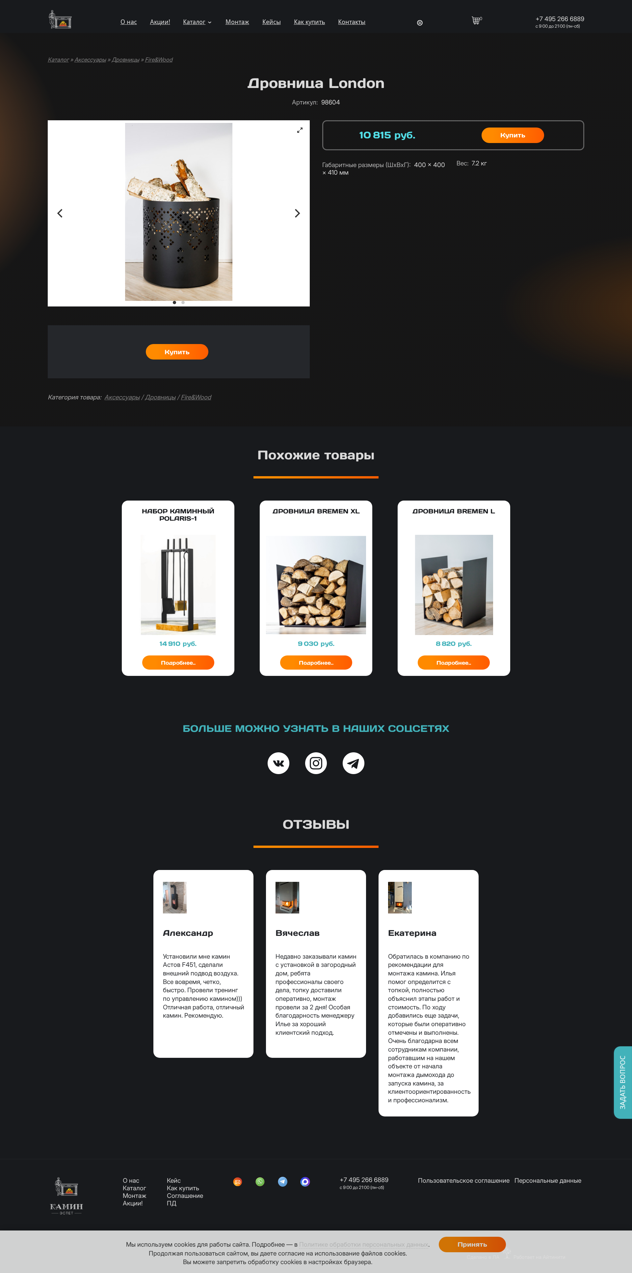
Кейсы (271, 21)
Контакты (351, 21)
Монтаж (237, 21)
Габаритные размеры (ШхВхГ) (366, 165)
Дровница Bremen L (453, 511)
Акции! (160, 21)
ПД (171, 1203)
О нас (128, 21)
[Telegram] (283, 1182)
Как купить (309, 21)
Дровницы (125, 59)
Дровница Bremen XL (316, 511)
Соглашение (185, 1196)
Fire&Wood (158, 59)
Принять (472, 1244)
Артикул (305, 102)
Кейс (174, 1180)
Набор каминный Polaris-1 (178, 515)
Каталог (194, 21)
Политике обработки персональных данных (363, 1244)
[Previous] (60, 213)
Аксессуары (90, 59)
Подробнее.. (178, 662)
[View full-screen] (300, 130)
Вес (462, 163)
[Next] (296, 213)
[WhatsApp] (260, 1182)
